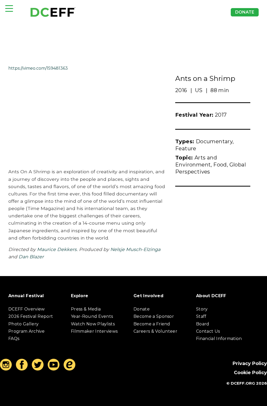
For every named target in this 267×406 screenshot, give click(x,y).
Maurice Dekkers (57, 249)
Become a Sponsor (154, 316)
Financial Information (219, 338)
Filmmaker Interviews (94, 331)
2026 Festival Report (30, 316)
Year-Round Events (92, 316)
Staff (201, 316)
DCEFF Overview (26, 309)
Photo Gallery (23, 323)
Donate (244, 12)
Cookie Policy (250, 372)
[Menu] (9, 8)
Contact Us (208, 331)
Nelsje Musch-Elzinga (135, 249)
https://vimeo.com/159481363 (38, 68)
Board (202, 323)
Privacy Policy (250, 363)
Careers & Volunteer (155, 331)
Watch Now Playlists (93, 323)
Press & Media (86, 309)
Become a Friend (152, 323)
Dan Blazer (31, 256)
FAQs (13, 338)
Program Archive (26, 331)
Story (202, 309)
